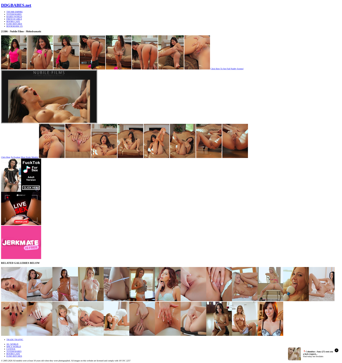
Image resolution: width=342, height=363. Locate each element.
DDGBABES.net (16, 5)
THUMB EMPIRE (14, 12)
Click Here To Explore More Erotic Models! (19, 157)
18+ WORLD (12, 344)
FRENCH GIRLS (14, 19)
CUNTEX (10, 349)
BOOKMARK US (14, 26)
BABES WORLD (14, 16)
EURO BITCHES (14, 24)
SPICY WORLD (13, 346)
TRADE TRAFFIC (14, 339)
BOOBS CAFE (13, 21)
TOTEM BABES (14, 14)
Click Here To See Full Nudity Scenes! (227, 69)
